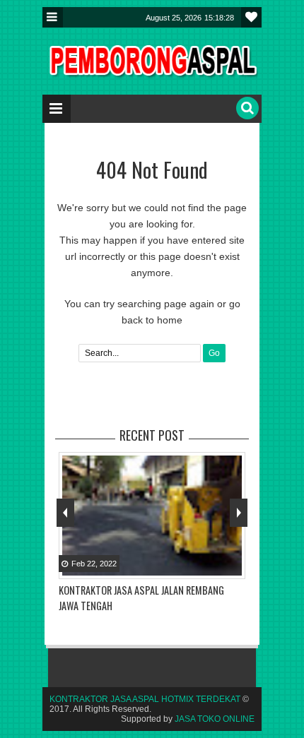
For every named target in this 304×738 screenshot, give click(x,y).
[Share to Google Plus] (232, 567)
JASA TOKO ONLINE (215, 719)
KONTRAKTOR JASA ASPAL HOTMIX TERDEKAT (144, 699)
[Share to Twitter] (214, 567)
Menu (52, 17)
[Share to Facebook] (197, 567)
